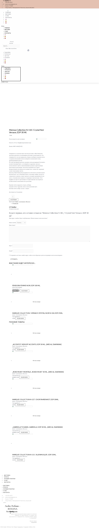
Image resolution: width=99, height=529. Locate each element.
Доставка (7, 475)
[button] (33, 26)
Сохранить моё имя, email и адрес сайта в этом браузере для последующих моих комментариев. (36, 255)
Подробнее (20, 318)
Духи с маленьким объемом (22, 201)
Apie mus (7, 55)
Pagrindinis (7, 52)
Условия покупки (9, 478)
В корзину (14, 199)
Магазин (8, 14)
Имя (10, 245)
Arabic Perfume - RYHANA (12, 507)
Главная (8, 12)
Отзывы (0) (15, 203)
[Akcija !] (22, 274)
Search (11, 43)
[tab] (51, 203)
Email (11, 251)
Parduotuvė (8, 54)
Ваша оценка (12, 222)
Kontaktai (7, 57)
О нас (7, 15)
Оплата (6, 477)
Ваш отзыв (12, 225)
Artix (34, 527)
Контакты (8, 17)
